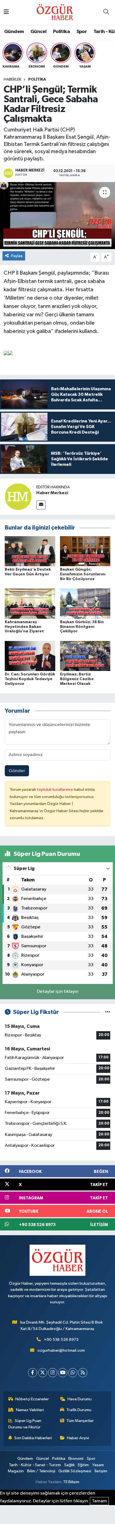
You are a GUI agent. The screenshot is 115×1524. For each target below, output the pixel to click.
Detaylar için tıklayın (57, 991)
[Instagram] (52, 1372)
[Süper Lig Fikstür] (107, 1012)
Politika (61, 31)
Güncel (38, 31)
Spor (81, 31)
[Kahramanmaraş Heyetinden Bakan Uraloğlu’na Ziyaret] (30, 603)
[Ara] (106, 12)
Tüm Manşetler (80, 1421)
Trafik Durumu (78, 1410)
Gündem (14, 31)
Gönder (17, 771)
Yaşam (98, 1465)
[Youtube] (62, 1372)
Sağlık (69, 1465)
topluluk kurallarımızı (55, 789)
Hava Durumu (80, 1399)
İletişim (101, 1471)
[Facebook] (32, 1372)
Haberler (12, 79)
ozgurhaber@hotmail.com (61, 1350)
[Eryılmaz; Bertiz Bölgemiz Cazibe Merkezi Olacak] (85, 655)
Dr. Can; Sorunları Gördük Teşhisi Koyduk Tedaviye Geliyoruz (30, 679)
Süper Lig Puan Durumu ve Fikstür (25, 1424)
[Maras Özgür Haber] (54, 12)
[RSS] (82, 1372)
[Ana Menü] (6, 12)
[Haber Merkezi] (18, 496)
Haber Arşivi (78, 1438)
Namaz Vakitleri (30, 1410)
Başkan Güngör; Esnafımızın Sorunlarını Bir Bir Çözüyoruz (83, 574)
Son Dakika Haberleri (33, 1438)
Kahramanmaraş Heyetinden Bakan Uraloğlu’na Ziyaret (24, 626)
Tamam (99, 1501)
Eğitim (83, 1465)
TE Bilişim (71, 1482)
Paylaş (17, 256)
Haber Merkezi (52, 493)
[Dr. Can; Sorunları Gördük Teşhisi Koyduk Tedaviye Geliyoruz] (30, 655)
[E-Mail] (40, 504)
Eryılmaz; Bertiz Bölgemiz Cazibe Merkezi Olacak (77, 679)
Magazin (16, 1471)
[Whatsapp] (72, 1372)
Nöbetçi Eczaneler (32, 1399)
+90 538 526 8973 (61, 1339)
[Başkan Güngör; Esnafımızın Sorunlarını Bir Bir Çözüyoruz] (85, 551)
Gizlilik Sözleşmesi (74, 1471)
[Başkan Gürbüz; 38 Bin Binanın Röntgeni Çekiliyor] (85, 603)
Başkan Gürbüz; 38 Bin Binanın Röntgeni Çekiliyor (82, 626)
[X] (42, 1372)
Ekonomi (75, 1458)
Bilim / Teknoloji (41, 1471)
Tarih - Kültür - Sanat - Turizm (35, 1465)
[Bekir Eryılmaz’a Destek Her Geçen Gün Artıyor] (30, 551)
